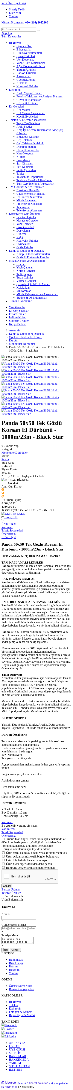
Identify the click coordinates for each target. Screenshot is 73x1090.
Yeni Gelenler (17, 307)
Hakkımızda (16, 959)
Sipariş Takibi (17, 9)
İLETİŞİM (15, 1069)
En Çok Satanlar (18, 310)
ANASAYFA (17, 1042)
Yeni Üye (7, 3)
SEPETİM (15, 1052)
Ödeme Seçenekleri (20, 985)
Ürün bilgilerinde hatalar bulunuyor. (27, 860)
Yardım (13, 16)
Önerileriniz (8, 533)
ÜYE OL (14, 1046)
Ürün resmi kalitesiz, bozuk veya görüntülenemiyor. (36, 852)
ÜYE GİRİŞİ (17, 1049)
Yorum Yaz (8, 828)
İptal (5, 949)
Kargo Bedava (17, 324)
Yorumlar (7, 527)
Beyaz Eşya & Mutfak (22, 1015)
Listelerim (15, 12)
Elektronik (15, 1008)
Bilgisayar (15, 1001)
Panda (5, 459)
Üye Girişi (19, 3)
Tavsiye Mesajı (10, 935)
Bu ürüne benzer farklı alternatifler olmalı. (30, 867)
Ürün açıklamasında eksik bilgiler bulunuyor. (32, 856)
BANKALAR (17, 1056)
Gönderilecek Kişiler (13, 924)
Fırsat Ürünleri (17, 314)
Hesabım (14, 969)
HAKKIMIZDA (19, 1059)
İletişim (13, 966)
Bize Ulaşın (16, 963)
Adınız (5, 914)
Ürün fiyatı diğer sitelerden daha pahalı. (29, 864)
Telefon (13, 1005)
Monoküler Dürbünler (14, 452)
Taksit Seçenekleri (12, 530)
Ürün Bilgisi (8, 523)
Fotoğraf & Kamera (20, 1011)
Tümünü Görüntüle (20, 301)
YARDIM (15, 1062)
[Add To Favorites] (2, 520)
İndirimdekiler (17, 317)
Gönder (7, 886)
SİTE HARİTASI (19, 1066)
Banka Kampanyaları (21, 989)
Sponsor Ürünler (19, 320)
